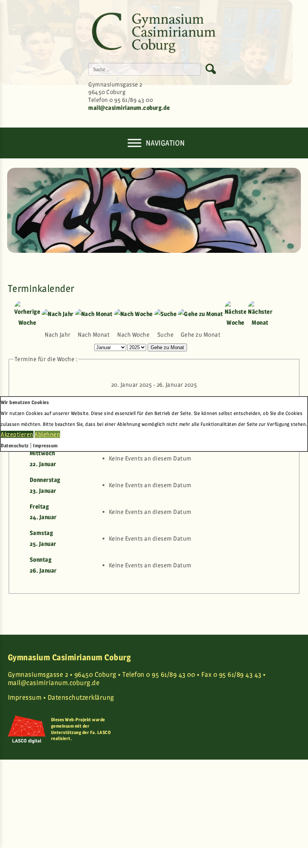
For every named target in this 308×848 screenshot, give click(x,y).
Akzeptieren (17, 434)
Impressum (45, 445)
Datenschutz (15, 445)
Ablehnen (47, 434)
